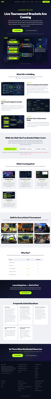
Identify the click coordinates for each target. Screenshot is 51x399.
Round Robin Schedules (22, 370)
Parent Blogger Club (38, 390)
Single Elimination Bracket (22, 366)
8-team (45, 152)
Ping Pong (36, 375)
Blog (40, 1)
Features (32, 1)
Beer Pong (36, 368)
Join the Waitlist (17, 30)
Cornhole (36, 366)
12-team (25, 153)
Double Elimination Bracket (22, 368)
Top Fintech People (38, 386)
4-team (36, 152)
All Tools (19, 372)
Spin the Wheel (20, 384)
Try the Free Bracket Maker (31, 30)
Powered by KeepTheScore (6, 373)
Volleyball (36, 372)
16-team (29, 153)
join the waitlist (6, 371)
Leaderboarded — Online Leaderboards (25, 386)
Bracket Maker (17, 1)
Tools (28, 1)
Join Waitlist (46, 1)
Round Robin (23, 1)
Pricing (36, 1)
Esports (36, 370)
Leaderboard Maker (21, 388)
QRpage (19, 390)
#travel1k (36, 388)
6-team (40, 152)
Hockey (36, 377)
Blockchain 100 (37, 384)
